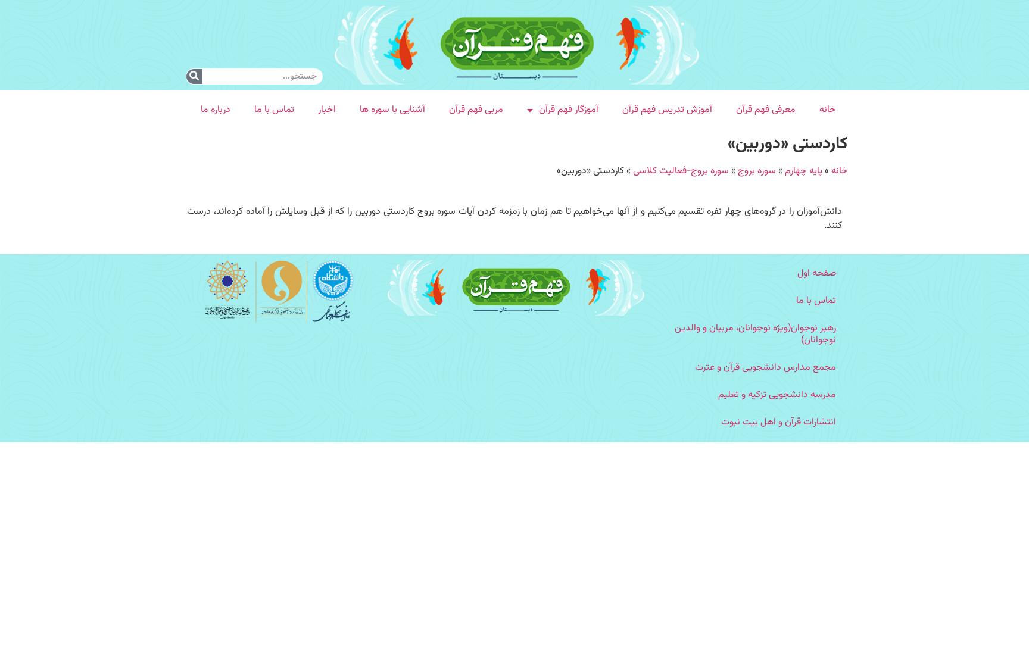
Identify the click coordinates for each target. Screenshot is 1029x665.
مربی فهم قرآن (476, 109)
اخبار (327, 109)
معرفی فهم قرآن (766, 109)
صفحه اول (816, 273)
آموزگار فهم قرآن (568, 109)
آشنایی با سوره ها (392, 109)
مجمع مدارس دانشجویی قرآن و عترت (765, 367)
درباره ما (215, 109)
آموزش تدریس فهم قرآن (667, 109)
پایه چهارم (803, 171)
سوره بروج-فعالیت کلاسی (681, 171)
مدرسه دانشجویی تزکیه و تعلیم (777, 395)
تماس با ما (274, 109)
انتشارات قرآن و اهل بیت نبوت (778, 422)
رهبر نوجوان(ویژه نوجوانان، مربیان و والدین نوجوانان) (755, 334)
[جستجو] (194, 76)
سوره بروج (757, 171)
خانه (827, 109)
